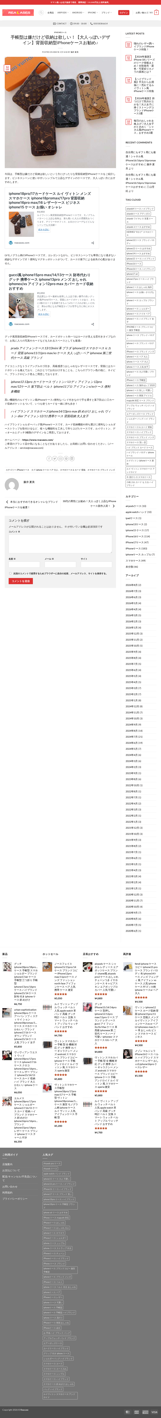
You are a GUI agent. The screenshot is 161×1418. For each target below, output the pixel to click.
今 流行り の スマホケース (138, 477)
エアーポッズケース (53, 1343)
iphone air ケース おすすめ (56, 1212)
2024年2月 (132, 766)
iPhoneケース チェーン (54, 1253)
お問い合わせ (9, 1186)
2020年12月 (132, 894)
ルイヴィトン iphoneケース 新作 (140, 462)
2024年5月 (132, 748)
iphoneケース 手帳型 (53, 1307)
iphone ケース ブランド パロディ (140, 336)
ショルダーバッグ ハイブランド (58, 1358)
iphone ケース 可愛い (53, 1302)
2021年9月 (132, 839)
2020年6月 (132, 930)
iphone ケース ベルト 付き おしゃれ (60, 1287)
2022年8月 (132, 791)
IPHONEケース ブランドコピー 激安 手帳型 (140, 328)
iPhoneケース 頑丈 (52, 1328)
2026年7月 (132, 590)
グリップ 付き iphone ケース (56, 1353)
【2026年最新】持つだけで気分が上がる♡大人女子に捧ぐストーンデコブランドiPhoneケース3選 (144, 106)
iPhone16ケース (134, 263)
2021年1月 (132, 888)
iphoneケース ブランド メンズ (57, 1277)
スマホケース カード (53, 1363)
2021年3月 (132, 876)
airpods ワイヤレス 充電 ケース (140, 220)
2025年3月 (132, 688)
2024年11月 (132, 712)
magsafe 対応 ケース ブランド (140, 400)
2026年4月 (132, 609)
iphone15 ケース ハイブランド (140, 258)
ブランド (105, 12)
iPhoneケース (60, 32)
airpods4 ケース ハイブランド (140, 208)
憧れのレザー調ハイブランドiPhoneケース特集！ (144, 46)
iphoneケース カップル (138, 554)
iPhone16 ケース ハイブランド (58, 1189)
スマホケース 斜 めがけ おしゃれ (59, 1384)
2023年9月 (132, 773)
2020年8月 (132, 918)
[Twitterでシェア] (54, 458)
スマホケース (133, 560)
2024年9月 (132, 724)
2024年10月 (132, 718)
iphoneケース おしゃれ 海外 (139, 287)
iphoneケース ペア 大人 (137, 356)
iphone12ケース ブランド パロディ (140, 242)
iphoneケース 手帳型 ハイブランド (59, 1312)
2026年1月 (132, 627)
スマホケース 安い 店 (136, 442)
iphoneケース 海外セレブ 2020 (141, 385)
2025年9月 (132, 651)
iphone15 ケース (135, 530)
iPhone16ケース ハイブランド (140, 269)
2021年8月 (132, 845)
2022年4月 (132, 803)
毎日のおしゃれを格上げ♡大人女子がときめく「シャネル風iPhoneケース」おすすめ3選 (144, 126)
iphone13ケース (135, 524)
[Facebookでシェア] (49, 458)
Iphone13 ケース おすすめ (138, 248)
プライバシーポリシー (15, 1198)
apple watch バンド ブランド (57, 1173)
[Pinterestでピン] (66, 458)
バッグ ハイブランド (53, 1389)
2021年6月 (132, 857)
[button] (124, 12)
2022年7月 (132, 797)
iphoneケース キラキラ (54, 1233)
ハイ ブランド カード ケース (140, 447)
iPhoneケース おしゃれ (54, 1222)
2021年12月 (132, 827)
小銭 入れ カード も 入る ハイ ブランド (140, 484)
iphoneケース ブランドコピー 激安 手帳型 (59, 1270)
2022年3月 (132, 809)
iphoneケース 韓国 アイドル (139, 395)
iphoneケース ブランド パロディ (140, 345)
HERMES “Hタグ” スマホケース (140, 233)
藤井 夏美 (75, 52)
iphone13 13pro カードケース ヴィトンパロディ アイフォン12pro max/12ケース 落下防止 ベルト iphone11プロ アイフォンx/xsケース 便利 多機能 (60, 386)
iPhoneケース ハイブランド (56, 1258)
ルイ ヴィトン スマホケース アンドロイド (141, 470)
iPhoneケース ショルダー (55, 1238)
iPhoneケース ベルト (53, 1282)
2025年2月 (132, 694)
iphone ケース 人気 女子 (137, 367)
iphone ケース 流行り (53, 1317)
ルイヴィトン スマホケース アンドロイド (59, 1396)
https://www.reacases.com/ (37, 439)
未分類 (129, 566)
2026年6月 (132, 597)
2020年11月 (132, 900)
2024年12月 (132, 706)
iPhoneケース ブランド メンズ (140, 351)
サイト (84, 558)
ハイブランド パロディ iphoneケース (140, 454)
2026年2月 (132, 621)
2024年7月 (132, 736)
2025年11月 (132, 639)
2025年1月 (132, 700)
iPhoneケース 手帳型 (136, 380)
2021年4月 (132, 870)
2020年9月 (132, 912)
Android (77, 12)
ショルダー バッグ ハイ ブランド (141, 420)
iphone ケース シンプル (54, 1243)
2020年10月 (132, 906)
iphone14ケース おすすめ (138, 253)
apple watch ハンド (136, 511)
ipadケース (132, 518)
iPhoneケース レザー (53, 1297)
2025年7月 (132, 663)
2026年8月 (132, 584)
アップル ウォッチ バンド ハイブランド (141, 407)
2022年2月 (132, 815)
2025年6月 (132, 669)
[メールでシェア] (60, 458)
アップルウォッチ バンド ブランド (59, 1338)
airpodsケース (133, 505)
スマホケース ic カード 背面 (72, 470)
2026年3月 (132, 615)
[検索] (41, 12)
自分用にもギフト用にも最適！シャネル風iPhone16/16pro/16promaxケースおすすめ (141, 158)
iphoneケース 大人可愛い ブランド (140, 373)
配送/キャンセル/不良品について (19, 1178)
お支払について (11, 1170)
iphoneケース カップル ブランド (140, 302)
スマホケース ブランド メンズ (101, 470)
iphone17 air (132, 274)
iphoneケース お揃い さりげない (140, 294)
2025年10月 (132, 645)
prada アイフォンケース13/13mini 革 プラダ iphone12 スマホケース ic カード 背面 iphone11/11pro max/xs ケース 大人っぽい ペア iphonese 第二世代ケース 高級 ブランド (61, 352)
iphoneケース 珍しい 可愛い (139, 390)
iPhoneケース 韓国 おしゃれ (56, 1322)
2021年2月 (132, 882)
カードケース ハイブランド (56, 1348)
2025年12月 (132, 633)
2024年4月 (132, 754)
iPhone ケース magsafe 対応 (56, 1217)
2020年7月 (132, 924)
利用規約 (7, 1192)
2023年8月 (132, 779)
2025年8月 (132, 657)
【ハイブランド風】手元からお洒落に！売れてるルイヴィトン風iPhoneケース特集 (144, 84)
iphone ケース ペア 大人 (47, 470)
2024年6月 (132, 742)
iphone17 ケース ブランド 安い (58, 1194)
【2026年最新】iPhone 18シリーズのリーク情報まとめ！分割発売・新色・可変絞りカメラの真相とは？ (144, 64)
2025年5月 (132, 675)
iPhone (92, 12)
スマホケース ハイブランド (139, 432)
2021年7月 (132, 852)
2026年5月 (132, 603)
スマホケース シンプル (54, 1374)
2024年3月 (132, 760)
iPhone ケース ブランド (54, 1263)
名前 (12, 558)
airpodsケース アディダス (138, 213)
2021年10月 (132, 833)
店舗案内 (7, 1164)
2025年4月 (132, 682)
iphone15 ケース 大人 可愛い (57, 1179)
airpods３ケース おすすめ (138, 227)
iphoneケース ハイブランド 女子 (140, 320)
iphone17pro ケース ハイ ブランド (140, 280)
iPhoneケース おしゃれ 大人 (56, 1228)
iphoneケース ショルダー (138, 308)
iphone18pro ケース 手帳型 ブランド (59, 1206)
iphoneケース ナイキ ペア (138, 313)
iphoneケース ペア (52, 1292)
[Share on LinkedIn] (72, 458)
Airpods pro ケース (52, 1163)
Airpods (62, 12)
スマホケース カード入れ (55, 1369)
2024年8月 (132, 730)
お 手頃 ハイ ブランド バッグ (57, 1333)
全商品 (50, 12)
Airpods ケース (50, 1168)
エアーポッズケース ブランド (140, 414)
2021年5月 (132, 864)
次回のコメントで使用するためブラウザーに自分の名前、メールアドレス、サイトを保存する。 (60, 573)
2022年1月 (132, 821)
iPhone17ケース (135, 542)
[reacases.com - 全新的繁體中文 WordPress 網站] (18, 12)
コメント (14, 531)
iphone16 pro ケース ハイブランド (59, 1184)
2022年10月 (132, 785)
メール (49, 558)
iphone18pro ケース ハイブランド (59, 1199)
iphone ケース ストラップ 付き (57, 1248)
